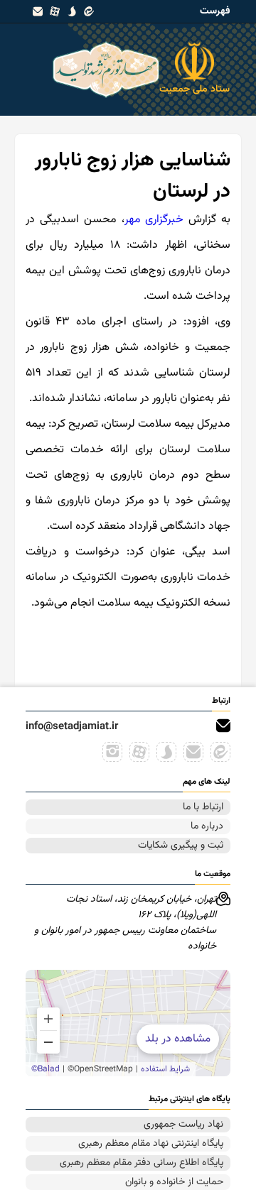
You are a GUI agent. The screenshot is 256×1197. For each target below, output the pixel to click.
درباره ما (207, 826)
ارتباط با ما (203, 807)
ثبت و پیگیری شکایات (180, 845)
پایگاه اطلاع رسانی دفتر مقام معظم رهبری (141, 1163)
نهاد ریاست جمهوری (183, 1124)
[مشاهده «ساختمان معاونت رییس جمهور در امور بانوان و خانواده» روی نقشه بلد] (128, 1023)
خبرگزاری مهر (154, 220)
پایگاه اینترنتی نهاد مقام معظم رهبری (150, 1144)
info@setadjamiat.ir (72, 726)
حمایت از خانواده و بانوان (174, 1182)
